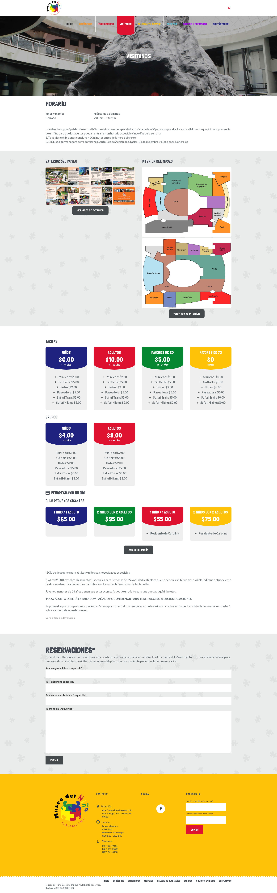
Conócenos (118, 881)
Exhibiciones (134, 881)
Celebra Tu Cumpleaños (168, 881)
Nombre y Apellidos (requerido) (199, 801)
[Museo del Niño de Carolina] (71, 810)
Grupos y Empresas (205, 881)
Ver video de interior (186, 313)
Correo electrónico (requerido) (199, 813)
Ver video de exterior (90, 210)
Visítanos (148, 881)
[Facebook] (160, 808)
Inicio (106, 881)
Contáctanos (225, 881)
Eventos (188, 881)
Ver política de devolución (60, 617)
